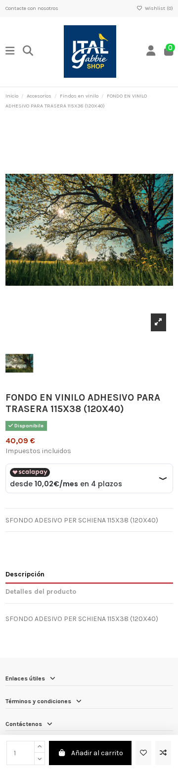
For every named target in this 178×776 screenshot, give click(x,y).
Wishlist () (158, 8)
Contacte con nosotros (31, 8)
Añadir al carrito (97, 753)
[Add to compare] (163, 753)
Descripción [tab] (24, 574)
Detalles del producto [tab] (40, 591)
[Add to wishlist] (143, 753)
